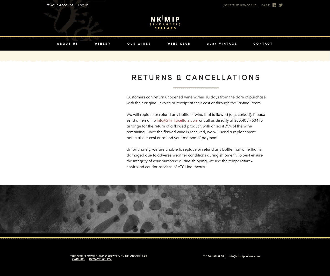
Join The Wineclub (240, 5)
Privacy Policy (100, 259)
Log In (83, 4)
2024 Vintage (222, 43)
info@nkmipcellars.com (177, 120)
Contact (263, 43)
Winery (102, 43)
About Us (67, 43)
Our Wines (139, 43)
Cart (266, 5)
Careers (78, 259)
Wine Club (179, 43)
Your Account (61, 4)
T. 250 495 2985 (213, 256)
